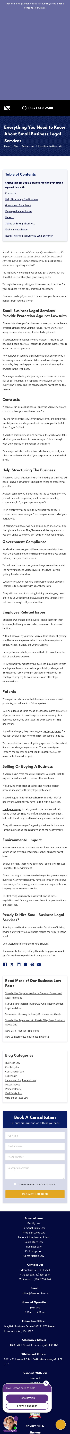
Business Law (28, 146)
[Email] (39, 964)
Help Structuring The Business (21, 199)
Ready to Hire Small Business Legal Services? (29, 235)
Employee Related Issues (18, 211)
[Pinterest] (32, 964)
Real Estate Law (13, 1093)
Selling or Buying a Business (20, 223)
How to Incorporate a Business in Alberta (27, 1036)
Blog (16, 146)
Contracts (10, 193)
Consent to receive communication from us (36, 1184)
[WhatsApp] (25, 964)
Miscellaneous (12, 1084)
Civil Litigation (12, 1067)
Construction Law (14, 1071)
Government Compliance (18, 205)
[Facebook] (5, 964)
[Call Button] (61, 1424)
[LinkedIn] (18, 964)
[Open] (64, 108)
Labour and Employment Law (20, 1080)
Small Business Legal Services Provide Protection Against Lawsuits (34, 185)
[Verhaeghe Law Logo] (7, 108)
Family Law (11, 1075)
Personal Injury (13, 1089)
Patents (9, 217)
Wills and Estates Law (16, 1097)
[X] (11, 964)
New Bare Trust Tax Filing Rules (22, 1030)
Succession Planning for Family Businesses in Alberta (33, 1014)
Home (7, 146)
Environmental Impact (16, 229)
